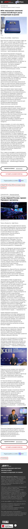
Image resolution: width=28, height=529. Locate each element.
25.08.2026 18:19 (4, 194)
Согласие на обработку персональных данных (13, 503)
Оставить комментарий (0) (14, 174)
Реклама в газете (6, 470)
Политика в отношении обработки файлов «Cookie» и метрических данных (12, 508)
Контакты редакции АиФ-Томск (11, 468)
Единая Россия (5, 220)
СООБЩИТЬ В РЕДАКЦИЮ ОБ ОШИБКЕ (12, 472)
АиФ (2, 35)
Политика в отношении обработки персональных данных (10, 506)
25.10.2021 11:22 (4, 6)
